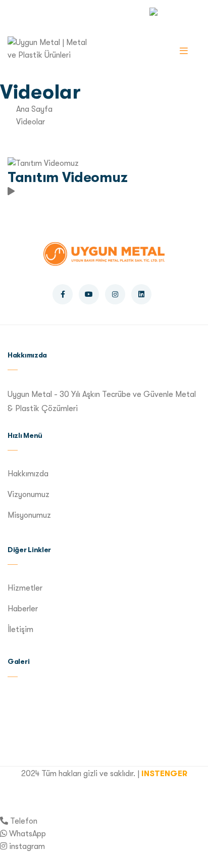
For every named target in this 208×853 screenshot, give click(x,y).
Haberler (23, 608)
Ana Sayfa (34, 109)
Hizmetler (25, 588)
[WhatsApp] (3, 833)
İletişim (20, 629)
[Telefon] (4, 821)
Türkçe (175, 11)
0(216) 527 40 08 (44, 11)
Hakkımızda (28, 473)
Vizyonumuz (28, 494)
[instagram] (3, 846)
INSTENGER (164, 773)
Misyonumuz (29, 515)
